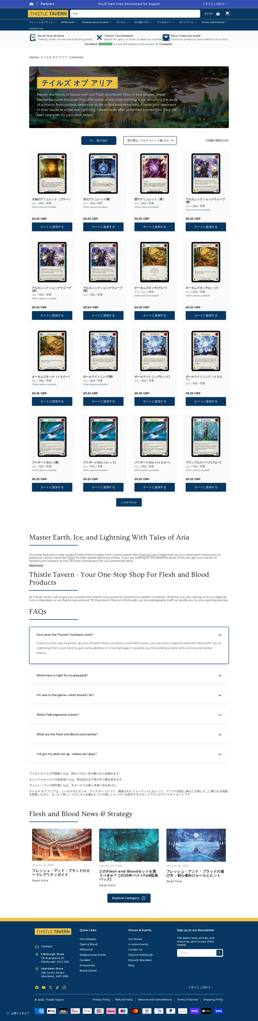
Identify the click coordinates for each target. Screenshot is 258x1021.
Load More (129, 502)
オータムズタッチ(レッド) (202, 288)
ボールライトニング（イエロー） (204, 378)
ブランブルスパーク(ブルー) (203, 462)
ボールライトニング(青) (98, 376)
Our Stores (135, 939)
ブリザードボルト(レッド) (99, 462)
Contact (46, 946)
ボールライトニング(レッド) (152, 376)
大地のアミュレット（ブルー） (51, 199)
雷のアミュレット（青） (149, 199)
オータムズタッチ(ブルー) (150, 288)
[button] (218, 14)
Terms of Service (187, 999)
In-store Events (138, 944)
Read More (40, 880)
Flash (71, 557)
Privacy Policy (101, 999)
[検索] (196, 14)
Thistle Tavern (54, 999)
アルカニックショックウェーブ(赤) (51, 289)
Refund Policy (124, 999)
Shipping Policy (213, 999)
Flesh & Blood (88, 944)
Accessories (87, 965)
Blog (131, 965)
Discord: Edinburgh (140, 954)
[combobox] (135, 14)
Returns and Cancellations (155, 999)
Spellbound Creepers (44, 561)
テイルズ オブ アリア (54, 57)
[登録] (219, 953)
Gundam (85, 960)
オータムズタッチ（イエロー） (51, 376)
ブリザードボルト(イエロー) (152, 462)
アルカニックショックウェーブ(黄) (103, 289)
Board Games (88, 970)
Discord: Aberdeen (140, 960)
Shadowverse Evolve (93, 954)
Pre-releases (88, 939)
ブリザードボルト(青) (45, 462)
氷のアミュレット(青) (96, 199)
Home (33, 57)
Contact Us (135, 949)
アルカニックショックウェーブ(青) (205, 201)
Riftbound (86, 949)
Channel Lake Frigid (153, 554)
